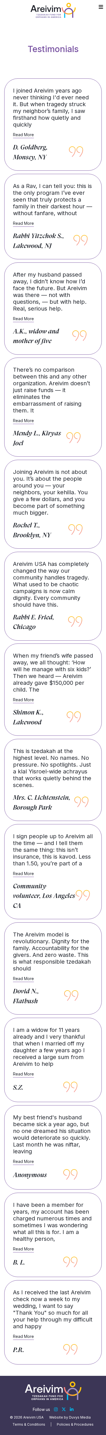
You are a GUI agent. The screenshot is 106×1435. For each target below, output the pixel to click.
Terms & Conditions (28, 1424)
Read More (23, 134)
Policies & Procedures (75, 1424)
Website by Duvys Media (70, 1417)
